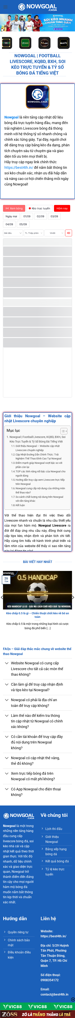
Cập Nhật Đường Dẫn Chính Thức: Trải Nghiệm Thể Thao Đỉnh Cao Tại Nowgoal (38, 456)
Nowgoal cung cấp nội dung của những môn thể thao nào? (40, 490)
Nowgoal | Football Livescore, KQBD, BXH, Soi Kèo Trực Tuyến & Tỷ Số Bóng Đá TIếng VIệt (37, 439)
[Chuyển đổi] (7, 663)
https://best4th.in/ (18, 168)
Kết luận (20, 505)
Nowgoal (9, 826)
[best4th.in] (38, 6)
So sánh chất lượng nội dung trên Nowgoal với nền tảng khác (39, 499)
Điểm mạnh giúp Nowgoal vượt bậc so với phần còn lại (39, 465)
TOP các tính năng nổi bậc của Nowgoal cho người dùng (40, 473)
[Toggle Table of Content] (61, 431)
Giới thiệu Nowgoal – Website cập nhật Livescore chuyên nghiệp (38, 448)
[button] (5, 7)
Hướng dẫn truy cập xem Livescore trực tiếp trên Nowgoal (40, 481)
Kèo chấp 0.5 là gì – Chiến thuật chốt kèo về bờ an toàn (37, 615)
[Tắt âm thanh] (68, 233)
